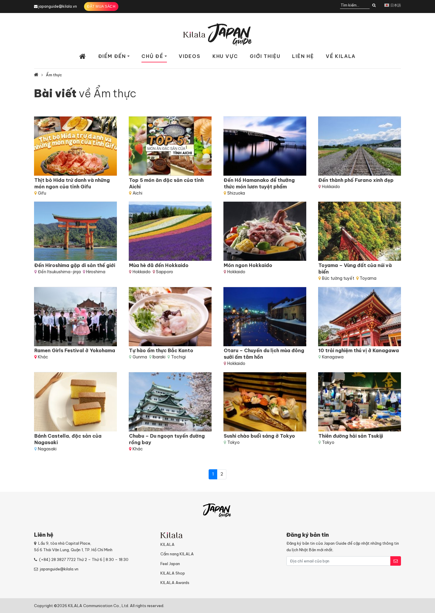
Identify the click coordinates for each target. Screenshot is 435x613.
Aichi (137, 193)
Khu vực (225, 56)
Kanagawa (333, 357)
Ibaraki (158, 357)
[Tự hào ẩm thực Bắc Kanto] (170, 316)
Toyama (368, 278)
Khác (43, 357)
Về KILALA (341, 56)
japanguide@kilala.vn (57, 6)
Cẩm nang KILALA (177, 553)
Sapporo (164, 271)
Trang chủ (82, 56)
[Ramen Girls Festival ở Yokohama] (75, 316)
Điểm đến (112, 56)
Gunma (140, 357)
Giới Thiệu (265, 56)
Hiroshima (95, 271)
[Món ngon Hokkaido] (264, 231)
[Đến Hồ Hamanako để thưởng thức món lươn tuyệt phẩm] (264, 146)
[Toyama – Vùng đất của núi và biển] (359, 231)
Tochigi (178, 357)
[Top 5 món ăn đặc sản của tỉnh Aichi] (170, 146)
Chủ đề (152, 56)
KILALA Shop (172, 573)
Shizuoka (236, 193)
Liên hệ (303, 56)
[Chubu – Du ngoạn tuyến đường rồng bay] (170, 401)
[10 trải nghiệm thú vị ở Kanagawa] (359, 316)
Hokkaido (331, 186)
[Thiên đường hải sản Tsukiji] (359, 401)
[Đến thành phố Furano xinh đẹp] (359, 146)
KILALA (167, 544)
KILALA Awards (174, 582)
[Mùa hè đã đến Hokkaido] (170, 231)
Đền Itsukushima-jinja (59, 271)
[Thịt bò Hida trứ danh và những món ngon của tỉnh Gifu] (75, 146)
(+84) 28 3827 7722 (57, 559)
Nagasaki (47, 449)
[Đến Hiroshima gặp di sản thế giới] (75, 231)
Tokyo (233, 442)
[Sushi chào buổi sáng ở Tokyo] (264, 401)
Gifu (42, 193)
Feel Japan (170, 563)
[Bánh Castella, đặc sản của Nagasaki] (75, 401)
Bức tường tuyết (338, 278)
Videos (190, 56)
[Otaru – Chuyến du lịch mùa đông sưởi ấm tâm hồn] (264, 316)
